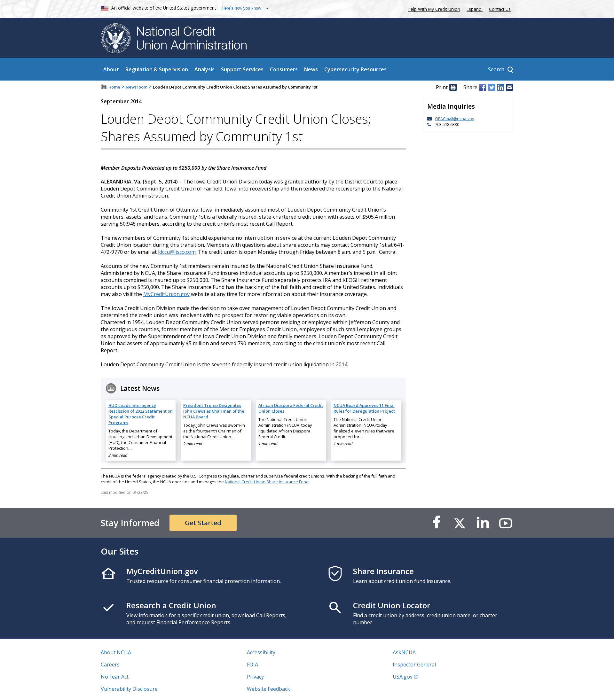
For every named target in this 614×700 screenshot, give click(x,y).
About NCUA (116, 652)
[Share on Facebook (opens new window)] (482, 87)
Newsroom (136, 87)
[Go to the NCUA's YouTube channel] (505, 522)
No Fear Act (115, 676)
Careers (110, 664)
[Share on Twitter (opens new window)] (491, 87)
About (111, 69)
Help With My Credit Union (432, 8)
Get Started (203, 522)
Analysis (204, 69)
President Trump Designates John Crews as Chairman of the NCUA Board (213, 411)
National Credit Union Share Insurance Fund (267, 482)
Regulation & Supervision (156, 69)
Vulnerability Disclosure (129, 688)
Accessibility (261, 652)
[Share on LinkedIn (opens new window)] (500, 87)
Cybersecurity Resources (355, 69)
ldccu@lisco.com (177, 251)
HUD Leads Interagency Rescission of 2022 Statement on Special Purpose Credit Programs (140, 413)
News (311, 69)
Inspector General (414, 664)
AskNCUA (404, 652)
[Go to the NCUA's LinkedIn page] (482, 522)
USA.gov (403, 676)
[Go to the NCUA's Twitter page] (459, 522)
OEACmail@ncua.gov (454, 118)
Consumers (284, 69)
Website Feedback (268, 688)
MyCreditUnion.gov (166, 294)
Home (114, 87)
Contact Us (500, 9)
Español (475, 9)
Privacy (255, 676)
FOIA (252, 664)
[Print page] (453, 87)
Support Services (242, 69)
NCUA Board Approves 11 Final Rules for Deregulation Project (364, 408)
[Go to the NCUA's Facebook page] (436, 522)
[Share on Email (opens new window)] (509, 87)
